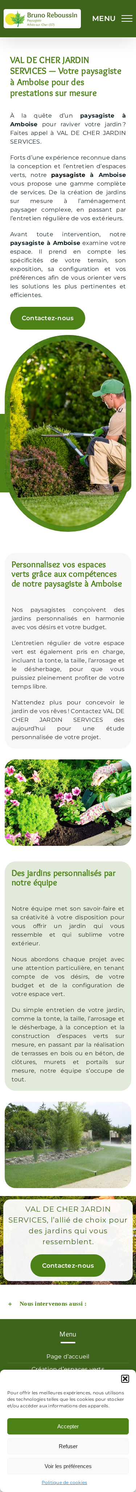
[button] (125, 1378)
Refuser (68, 1446)
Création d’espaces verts (68, 1369)
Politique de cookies (64, 1482)
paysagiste (68, 174)
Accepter (68, 1426)
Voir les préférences (68, 1466)
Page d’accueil (67, 1356)
